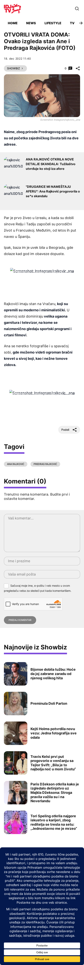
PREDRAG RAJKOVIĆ (45, 464)
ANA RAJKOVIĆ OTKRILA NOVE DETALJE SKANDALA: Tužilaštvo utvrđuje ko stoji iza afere (50, 164)
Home (13, 23)
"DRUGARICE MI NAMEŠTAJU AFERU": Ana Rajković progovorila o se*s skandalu (53, 191)
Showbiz (13, 68)
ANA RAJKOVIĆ (15, 464)
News (31, 23)
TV (72, 23)
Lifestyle (53, 23)
